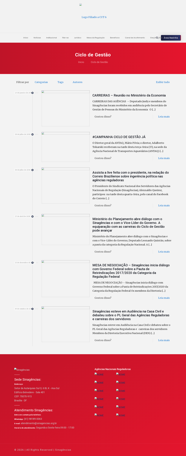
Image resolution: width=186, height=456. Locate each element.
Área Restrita (171, 37)
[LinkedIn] (154, 450)
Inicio (81, 62)
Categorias (41, 82)
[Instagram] (158, 450)
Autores (77, 82)
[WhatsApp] (139, 450)
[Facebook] (143, 450)
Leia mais (164, 116)
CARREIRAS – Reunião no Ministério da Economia (129, 95)
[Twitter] (147, 450)
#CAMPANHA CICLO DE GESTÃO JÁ (119, 137)
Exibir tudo (163, 82)
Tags (60, 82)
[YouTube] (150, 450)
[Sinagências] (93, 17)
